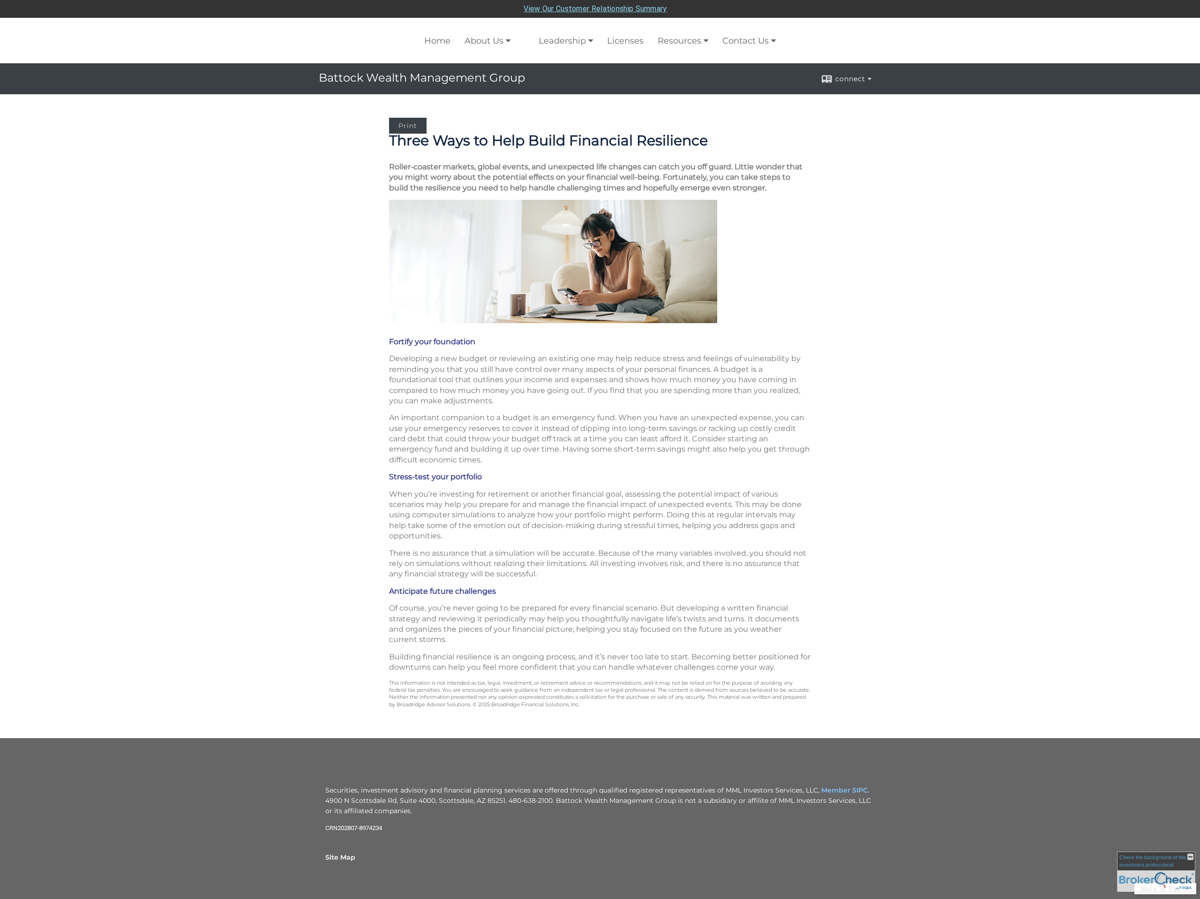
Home (437, 41)
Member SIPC (844, 790)
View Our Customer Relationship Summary (595, 8)
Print (407, 125)
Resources (679, 41)
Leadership (562, 41)
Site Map (340, 857)
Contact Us (745, 41)
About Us (484, 41)
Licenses (625, 41)
